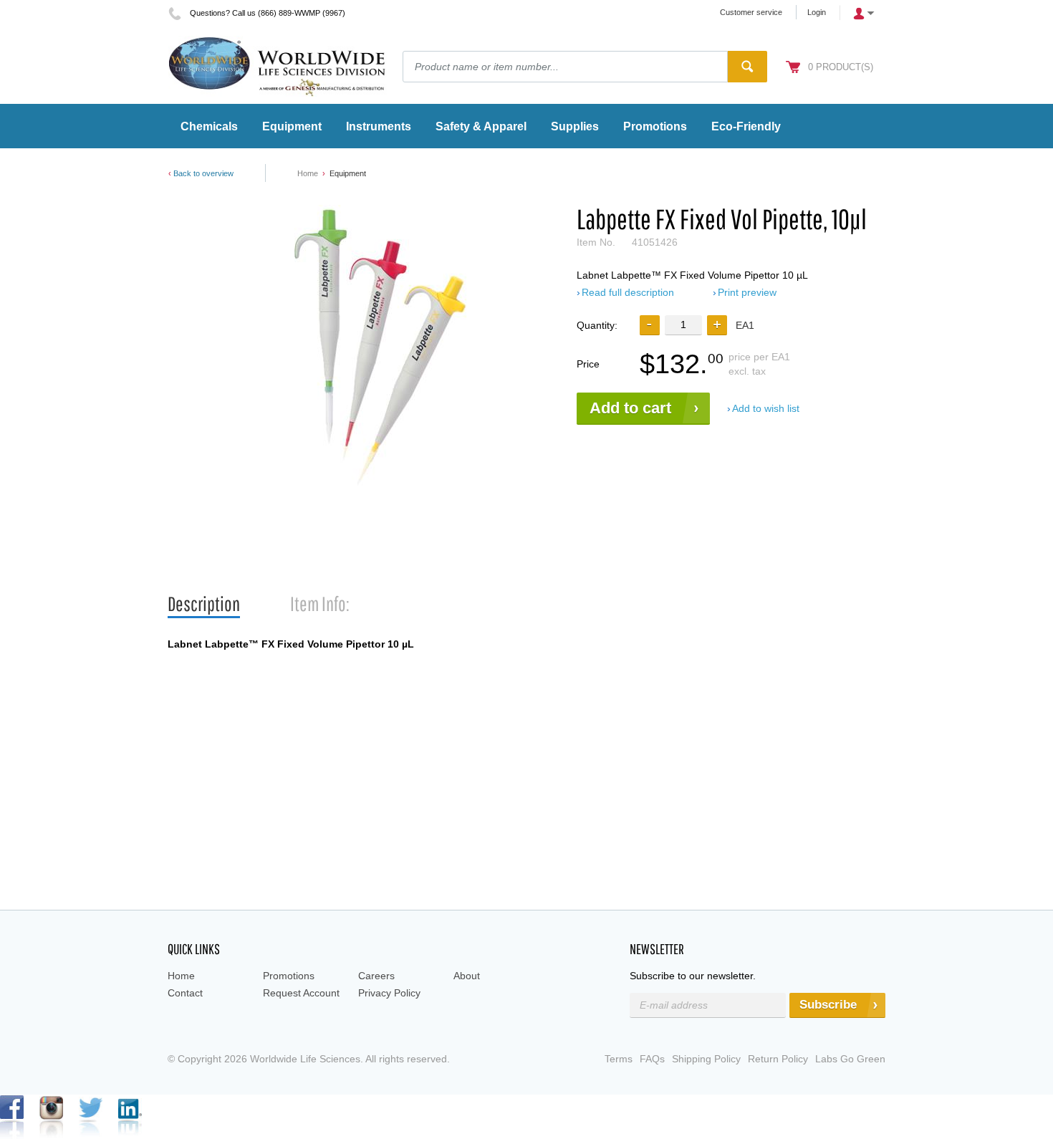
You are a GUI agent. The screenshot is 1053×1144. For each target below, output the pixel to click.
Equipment (348, 173)
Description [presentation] (204, 603)
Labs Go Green (850, 1058)
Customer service (751, 12)
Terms (619, 1058)
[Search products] (747, 66)
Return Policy (778, 1058)
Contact (185, 993)
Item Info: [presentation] (320, 603)
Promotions (288, 975)
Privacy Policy (389, 993)
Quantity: (597, 325)
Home (307, 173)
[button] (717, 325)
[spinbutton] (683, 325)
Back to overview (203, 173)
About (466, 975)
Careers (376, 975)
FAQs (652, 1058)
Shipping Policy (706, 1058)
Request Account (301, 993)
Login (816, 12)
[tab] (204, 604)
